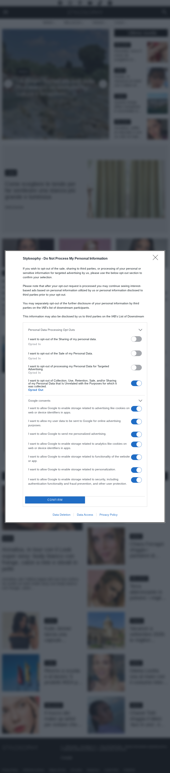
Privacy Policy (109, 514)
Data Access (85, 514)
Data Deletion (61, 514)
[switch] (136, 339)
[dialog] (85, 387)
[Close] (157, 259)
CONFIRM (55, 499)
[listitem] (85, 330)
